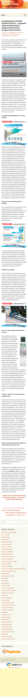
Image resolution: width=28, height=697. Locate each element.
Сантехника (4, 600)
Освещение (4, 583)
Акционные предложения (8, 532)
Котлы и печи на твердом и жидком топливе (12, 568)
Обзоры (3, 580)
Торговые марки (5, 624)
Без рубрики (5, 537)
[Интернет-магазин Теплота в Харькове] (11, 651)
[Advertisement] (14, 682)
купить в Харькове (13, 35)
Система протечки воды (7, 605)
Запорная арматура (6, 554)
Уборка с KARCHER (6, 629)
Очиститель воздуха (7, 588)
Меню (3, 15)
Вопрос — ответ (5, 547)
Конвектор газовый (6, 559)
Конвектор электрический (8, 561)
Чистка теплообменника (7, 639)
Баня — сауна (5, 534)
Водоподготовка (6, 544)
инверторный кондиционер (13, 34)
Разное (3, 595)
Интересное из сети (7, 556)
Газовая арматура (6, 549)
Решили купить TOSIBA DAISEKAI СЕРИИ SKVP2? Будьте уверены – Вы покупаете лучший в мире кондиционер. (14, 497)
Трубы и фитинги (6, 627)
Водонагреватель (6, 542)
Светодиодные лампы (7, 602)
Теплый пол (4, 619)
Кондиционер (13, 32)
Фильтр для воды (6, 636)
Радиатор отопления (7, 593)
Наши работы (5, 573)
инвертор (4, 34)
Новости (4, 578)
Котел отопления (6, 566)
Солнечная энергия (6, 607)
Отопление (4, 585)
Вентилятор (4, 539)
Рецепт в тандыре (6, 597)
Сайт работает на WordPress (9, 660)
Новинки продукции (6, 576)
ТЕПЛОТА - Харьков (13, 667)
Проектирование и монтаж (8, 590)
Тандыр (3, 612)
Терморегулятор (6, 622)
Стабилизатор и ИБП (7, 610)
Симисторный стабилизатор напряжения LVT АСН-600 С (15, 514)
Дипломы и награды (6, 551)
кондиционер (5, 35)
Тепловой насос (5, 614)
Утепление (4, 634)
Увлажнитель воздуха (7, 631)
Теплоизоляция (5, 617)
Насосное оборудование (8, 571)
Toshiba (22, 32)
